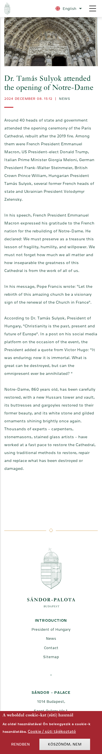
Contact (51, 648)
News (64, 98)
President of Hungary (51, 629)
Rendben (20, 744)
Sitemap (51, 657)
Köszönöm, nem (65, 744)
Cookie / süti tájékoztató (52, 731)
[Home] (24, 8)
